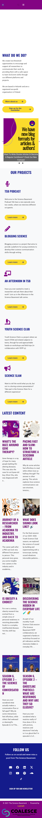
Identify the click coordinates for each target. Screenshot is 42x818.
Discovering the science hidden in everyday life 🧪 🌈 (31, 605)
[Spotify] (24, 773)
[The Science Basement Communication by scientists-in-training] (3, 5)
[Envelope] (10, 767)
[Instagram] (10, 773)
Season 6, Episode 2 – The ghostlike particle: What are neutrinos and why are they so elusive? (31, 691)
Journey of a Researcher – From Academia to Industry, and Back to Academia (10, 530)
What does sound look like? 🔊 (30, 523)
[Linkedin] (24, 767)
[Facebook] (17, 767)
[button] (2, 141)
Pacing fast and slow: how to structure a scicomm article (31, 450)
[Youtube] (17, 773)
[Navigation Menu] (23, 4)
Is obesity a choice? (9, 600)
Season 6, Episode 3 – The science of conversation (10, 684)
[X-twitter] (31, 767)
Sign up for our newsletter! (21, 788)
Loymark (21, 806)
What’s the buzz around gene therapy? (10, 446)
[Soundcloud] (31, 773)
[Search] (18, 5)
